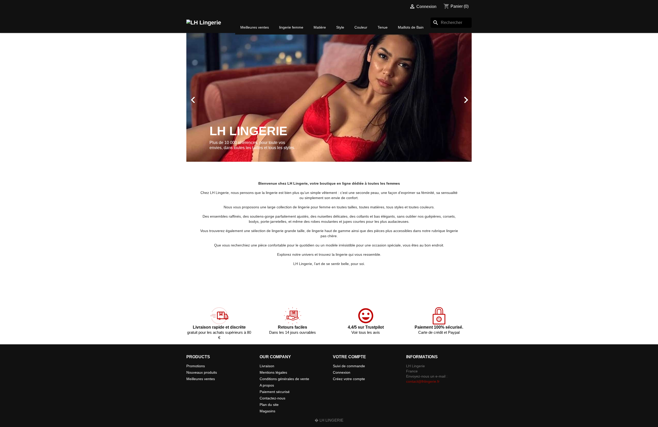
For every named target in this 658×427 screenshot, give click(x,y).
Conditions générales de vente (284, 379)
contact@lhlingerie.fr (423, 381)
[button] (207, 97)
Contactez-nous (272, 398)
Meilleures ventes (200, 379)
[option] (329, 97)
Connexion (341, 372)
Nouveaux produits (201, 372)
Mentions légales (273, 372)
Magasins (267, 411)
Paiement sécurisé (275, 392)
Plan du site (269, 405)
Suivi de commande (349, 366)
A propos (267, 385)
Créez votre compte (349, 379)
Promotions (195, 366)
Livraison (267, 366)
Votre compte (349, 357)
